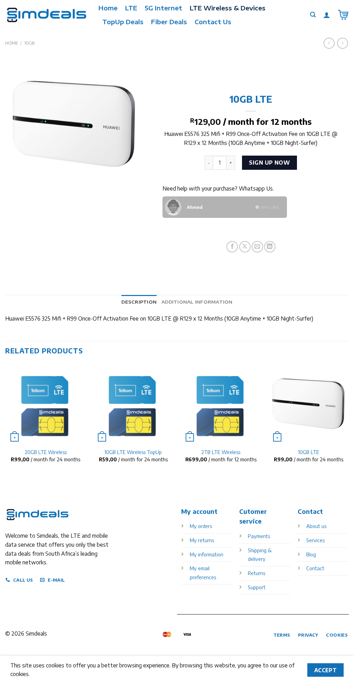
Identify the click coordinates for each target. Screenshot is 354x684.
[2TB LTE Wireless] (220, 403)
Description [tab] (139, 302)
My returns (202, 540)
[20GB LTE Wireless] (45, 403)
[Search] (313, 14)
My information (206, 554)
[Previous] (5, 419)
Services (315, 540)
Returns (256, 573)
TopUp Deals (122, 22)
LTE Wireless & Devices (228, 8)
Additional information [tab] (197, 302)
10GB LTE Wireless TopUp (133, 452)
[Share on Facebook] (232, 246)
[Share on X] (245, 246)
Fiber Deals (169, 22)
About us (316, 526)
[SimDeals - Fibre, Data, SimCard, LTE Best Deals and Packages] (46, 14)
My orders (201, 526)
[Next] (348, 419)
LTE (131, 8)
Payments (259, 536)
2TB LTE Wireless (220, 452)
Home (108, 8)
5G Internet (163, 8)
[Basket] (343, 15)
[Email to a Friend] (257, 246)
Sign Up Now (269, 162)
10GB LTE (308, 452)
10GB (29, 43)
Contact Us (213, 22)
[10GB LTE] (308, 403)
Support (257, 587)
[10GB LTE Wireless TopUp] (133, 403)
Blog (311, 554)
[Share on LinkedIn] (270, 246)
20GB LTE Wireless (46, 452)
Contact (315, 568)
